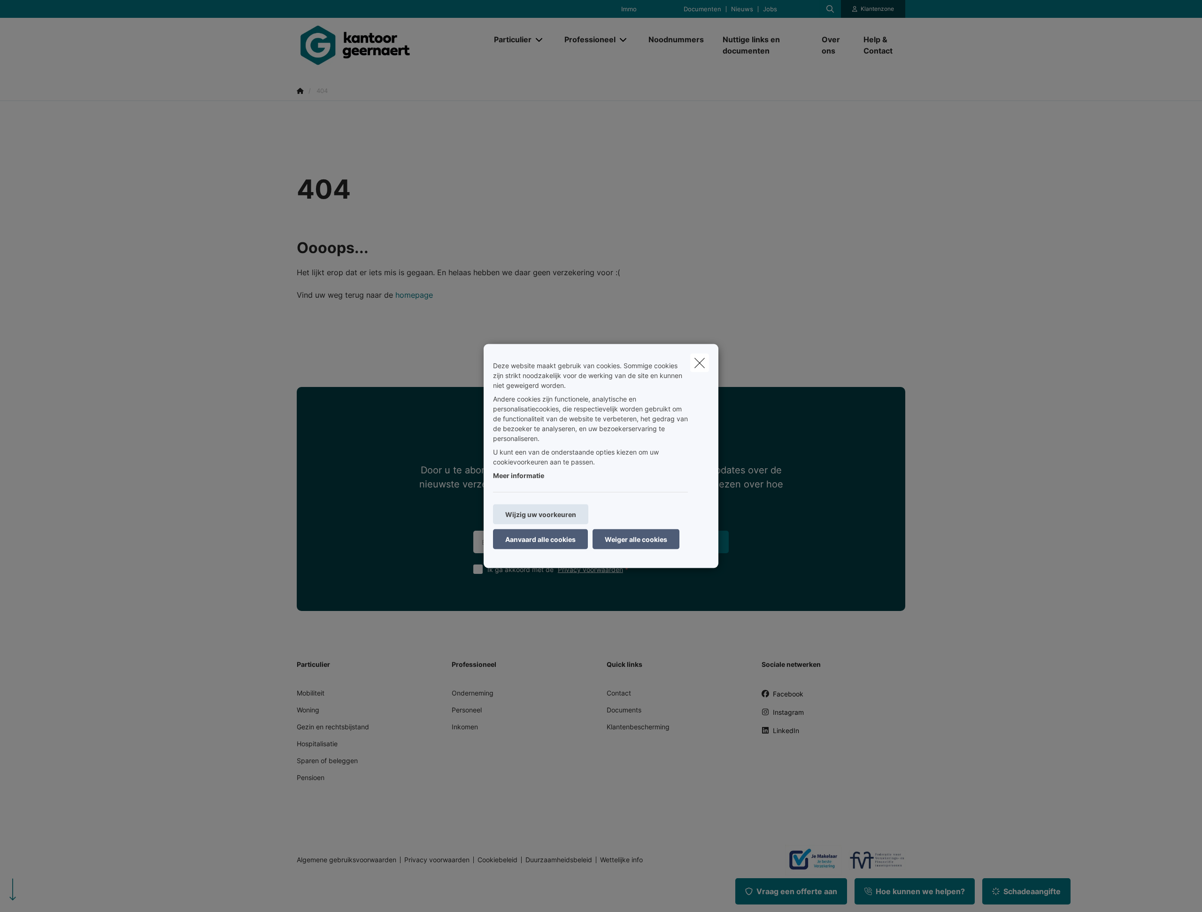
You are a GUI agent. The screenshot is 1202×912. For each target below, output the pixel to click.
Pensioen (310, 777)
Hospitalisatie (317, 744)
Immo (629, 9)
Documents (624, 710)
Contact (619, 693)
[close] (699, 363)
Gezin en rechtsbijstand (333, 727)
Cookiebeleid (497, 860)
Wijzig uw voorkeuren (540, 514)
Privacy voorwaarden (590, 569)
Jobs (770, 9)
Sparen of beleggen (327, 761)
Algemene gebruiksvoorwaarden (346, 860)
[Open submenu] (540, 40)
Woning (308, 710)
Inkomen (465, 727)
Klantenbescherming (638, 727)
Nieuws (742, 9)
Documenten (702, 9)
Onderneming (472, 693)
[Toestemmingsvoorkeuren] (37, 894)
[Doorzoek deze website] (830, 9)
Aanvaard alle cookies (540, 539)
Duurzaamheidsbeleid (558, 860)
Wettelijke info (621, 860)
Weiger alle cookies (636, 539)
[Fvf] (873, 860)
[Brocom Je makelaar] (809, 860)
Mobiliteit (310, 693)
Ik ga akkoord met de (555, 569)
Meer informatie (518, 475)
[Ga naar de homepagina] (391, 45)
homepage (414, 295)
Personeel (467, 710)
